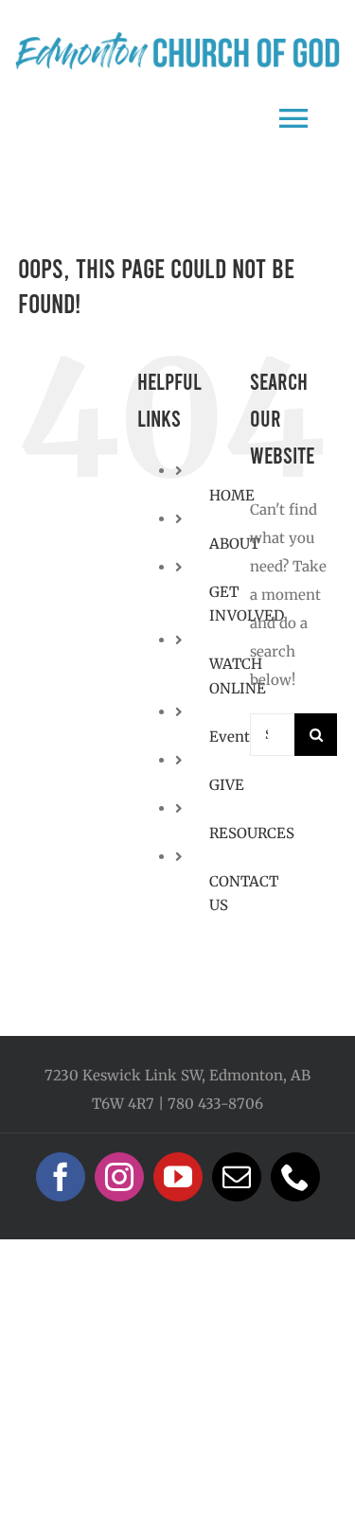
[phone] (295, 1177)
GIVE (226, 785)
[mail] (236, 1177)
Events (233, 736)
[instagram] (119, 1177)
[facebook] (60, 1177)
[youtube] (178, 1177)
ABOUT (234, 544)
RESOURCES (251, 833)
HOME (232, 495)
